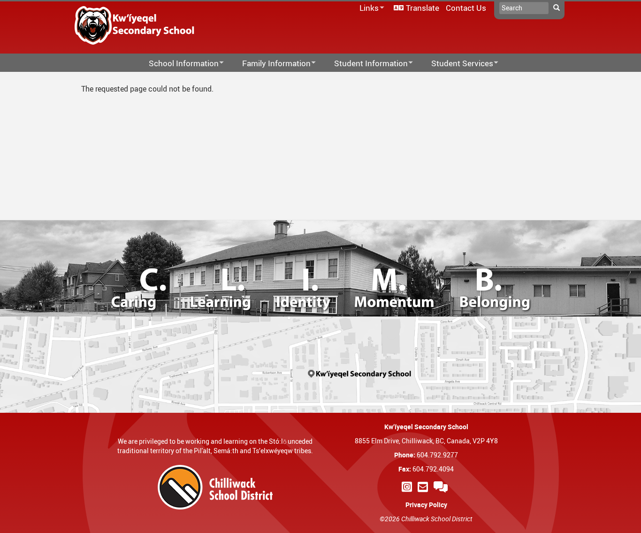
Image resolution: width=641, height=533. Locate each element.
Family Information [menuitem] (270, 64)
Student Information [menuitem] (365, 64)
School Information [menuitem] (178, 64)
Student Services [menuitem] (456, 64)
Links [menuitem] (367, 8)
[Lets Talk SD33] (442, 486)
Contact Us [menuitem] (466, 7)
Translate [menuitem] (422, 7)
